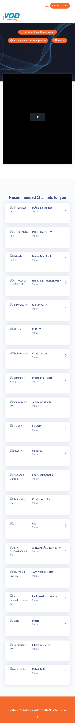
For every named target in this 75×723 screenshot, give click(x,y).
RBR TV (36, 329)
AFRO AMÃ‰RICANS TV (46, 547)
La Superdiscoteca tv (44, 596)
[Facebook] (37, 717)
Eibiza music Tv (41, 644)
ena (34, 523)
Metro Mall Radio (42, 256)
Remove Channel (60, 6)
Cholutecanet (40, 353)
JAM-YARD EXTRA (43, 572)
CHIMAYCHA (39, 304)
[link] (66, 209)
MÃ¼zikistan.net (42, 207)
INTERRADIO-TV (42, 231)
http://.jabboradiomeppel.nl (30, 40)
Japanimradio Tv (41, 401)
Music (35, 620)
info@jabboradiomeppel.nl (39, 32)
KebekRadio (39, 669)
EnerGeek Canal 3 (42, 474)
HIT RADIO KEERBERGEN (46, 280)
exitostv (37, 450)
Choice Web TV (41, 499)
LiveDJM (37, 426)
